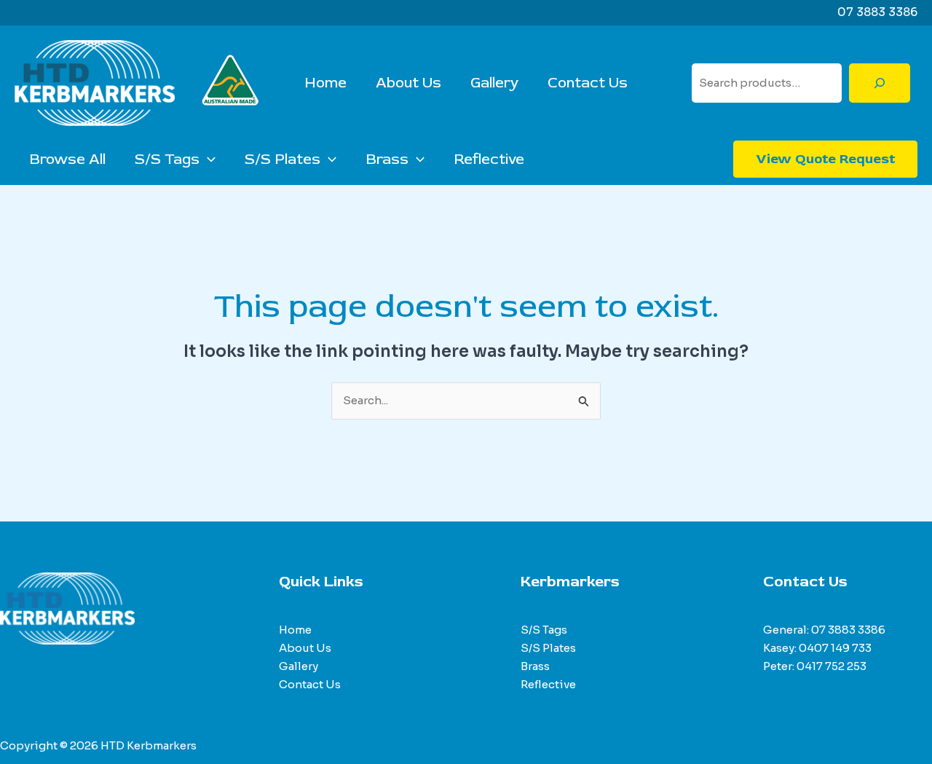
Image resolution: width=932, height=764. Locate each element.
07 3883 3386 (848, 630)
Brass (387, 159)
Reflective (489, 159)
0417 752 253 (831, 666)
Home (325, 83)
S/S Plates (282, 159)
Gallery (494, 83)
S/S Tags (167, 159)
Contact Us (588, 83)
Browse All (67, 159)
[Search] (879, 83)
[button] (208, 159)
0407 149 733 (835, 648)
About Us (408, 83)
